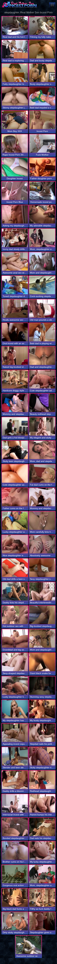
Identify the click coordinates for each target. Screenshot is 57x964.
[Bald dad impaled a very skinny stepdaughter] (42, 96)
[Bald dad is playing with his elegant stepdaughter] (42, 332)
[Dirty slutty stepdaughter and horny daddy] (15, 921)
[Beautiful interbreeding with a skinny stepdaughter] (42, 591)
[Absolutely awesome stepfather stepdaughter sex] (42, 544)
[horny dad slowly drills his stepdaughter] (15, 238)
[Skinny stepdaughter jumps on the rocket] (15, 96)
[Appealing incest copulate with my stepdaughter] (15, 733)
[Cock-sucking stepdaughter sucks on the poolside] (42, 285)
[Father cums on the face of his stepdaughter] (15, 497)
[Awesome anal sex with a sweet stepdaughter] (15, 261)
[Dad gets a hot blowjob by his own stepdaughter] (15, 426)
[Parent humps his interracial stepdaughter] (42, 803)
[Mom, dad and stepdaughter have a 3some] (42, 450)
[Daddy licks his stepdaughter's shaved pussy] (15, 591)
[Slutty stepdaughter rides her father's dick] (42, 756)
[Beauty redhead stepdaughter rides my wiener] (42, 403)
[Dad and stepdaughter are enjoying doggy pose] (42, 356)
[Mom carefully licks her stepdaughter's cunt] (42, 520)
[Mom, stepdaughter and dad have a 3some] (42, 874)
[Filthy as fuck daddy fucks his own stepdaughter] (42, 897)
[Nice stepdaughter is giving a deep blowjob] (15, 544)
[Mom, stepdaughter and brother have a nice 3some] (42, 238)
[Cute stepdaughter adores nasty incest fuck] (42, 379)
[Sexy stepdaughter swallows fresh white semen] (42, 568)
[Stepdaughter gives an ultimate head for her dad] (42, 921)
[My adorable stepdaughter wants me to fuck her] (42, 214)
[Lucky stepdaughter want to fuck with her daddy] (15, 520)
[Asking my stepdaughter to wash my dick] (15, 214)
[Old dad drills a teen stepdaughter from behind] (15, 568)
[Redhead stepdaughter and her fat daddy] (42, 780)
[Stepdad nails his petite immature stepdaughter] (42, 733)
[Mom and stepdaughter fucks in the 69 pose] (42, 638)
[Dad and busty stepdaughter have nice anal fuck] (42, 49)
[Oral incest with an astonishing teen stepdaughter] (15, 332)
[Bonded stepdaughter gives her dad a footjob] (15, 827)
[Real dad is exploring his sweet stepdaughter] (15, 49)
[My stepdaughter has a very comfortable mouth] (15, 709)
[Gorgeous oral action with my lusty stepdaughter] (15, 874)
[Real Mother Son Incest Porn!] (19, 4)
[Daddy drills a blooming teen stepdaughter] (15, 780)
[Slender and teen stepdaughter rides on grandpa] (15, 756)
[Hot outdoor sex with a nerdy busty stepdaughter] (15, 615)
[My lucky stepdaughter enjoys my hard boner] (42, 850)
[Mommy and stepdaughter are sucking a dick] (15, 403)
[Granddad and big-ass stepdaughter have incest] (15, 638)
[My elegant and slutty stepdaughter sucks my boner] (42, 426)
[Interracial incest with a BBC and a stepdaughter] (15, 803)
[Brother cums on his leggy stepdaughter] (15, 850)
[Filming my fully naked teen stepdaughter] (42, 25)
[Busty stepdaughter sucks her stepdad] (42, 73)
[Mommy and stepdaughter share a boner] (42, 497)
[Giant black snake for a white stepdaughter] (42, 662)
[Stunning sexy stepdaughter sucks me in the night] (42, 685)
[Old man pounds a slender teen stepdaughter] (42, 308)
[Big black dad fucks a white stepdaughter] (15, 897)
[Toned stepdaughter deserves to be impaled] (15, 285)
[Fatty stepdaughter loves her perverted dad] (15, 73)
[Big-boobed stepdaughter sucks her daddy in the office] (42, 615)
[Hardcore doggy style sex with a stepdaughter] (15, 379)
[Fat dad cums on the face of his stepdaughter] (42, 473)
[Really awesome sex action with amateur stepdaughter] (15, 308)
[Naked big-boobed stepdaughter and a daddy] (15, 356)
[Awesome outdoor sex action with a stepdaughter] (28, 945)
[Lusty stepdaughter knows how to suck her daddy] (15, 685)
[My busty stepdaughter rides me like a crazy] (42, 709)
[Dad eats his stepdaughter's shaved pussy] (42, 827)
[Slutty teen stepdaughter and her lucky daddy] (15, 450)
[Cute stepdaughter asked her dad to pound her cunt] (15, 473)
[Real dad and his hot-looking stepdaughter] (15, 25)
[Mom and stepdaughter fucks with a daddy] (42, 261)
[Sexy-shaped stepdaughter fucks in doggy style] (15, 662)
